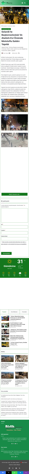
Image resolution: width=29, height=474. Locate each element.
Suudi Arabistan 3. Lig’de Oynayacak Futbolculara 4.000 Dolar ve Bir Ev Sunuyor (17, 324)
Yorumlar (24, 312)
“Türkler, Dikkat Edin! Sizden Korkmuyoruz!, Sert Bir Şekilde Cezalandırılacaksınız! (17, 318)
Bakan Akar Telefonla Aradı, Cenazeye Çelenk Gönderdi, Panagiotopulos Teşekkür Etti (17, 337)
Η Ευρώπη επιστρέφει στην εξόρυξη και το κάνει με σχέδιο (6, 381)
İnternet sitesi (4, 236)
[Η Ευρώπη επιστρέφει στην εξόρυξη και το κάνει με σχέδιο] (7, 375)
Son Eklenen (14, 312)
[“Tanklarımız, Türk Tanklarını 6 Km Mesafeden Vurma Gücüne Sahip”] (5, 331)
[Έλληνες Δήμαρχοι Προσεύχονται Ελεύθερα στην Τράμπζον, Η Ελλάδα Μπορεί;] (21, 358)
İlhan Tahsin (5, 53)
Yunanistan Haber (11, 26)
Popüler (4, 312)
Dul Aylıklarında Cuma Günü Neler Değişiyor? (11, 395)
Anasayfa (4, 26)
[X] (13, 443)
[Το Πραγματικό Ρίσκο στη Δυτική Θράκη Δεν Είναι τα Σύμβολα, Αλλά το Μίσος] (21, 375)
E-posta (3, 230)
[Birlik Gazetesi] (6, 3)
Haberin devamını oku (14, 194)
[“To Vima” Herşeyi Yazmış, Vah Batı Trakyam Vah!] (5, 344)
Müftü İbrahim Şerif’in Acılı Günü (8, 399)
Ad (2, 224)
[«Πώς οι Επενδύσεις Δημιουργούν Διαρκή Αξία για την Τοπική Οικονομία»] (7, 358)
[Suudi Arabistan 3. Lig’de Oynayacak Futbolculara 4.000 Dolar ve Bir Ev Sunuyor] (5, 325)
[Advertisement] (14, 167)
